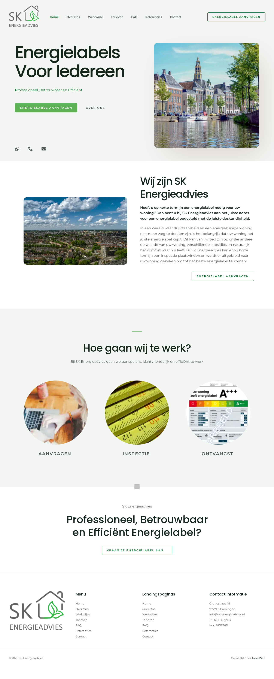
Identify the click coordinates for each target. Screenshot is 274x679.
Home (54, 17)
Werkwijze (95, 17)
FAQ (134, 17)
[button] (236, 16)
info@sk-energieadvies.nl (227, 614)
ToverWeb (258, 658)
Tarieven (117, 17)
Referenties (153, 17)
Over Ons (73, 17)
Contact (176, 17)
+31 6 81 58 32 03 (220, 620)
